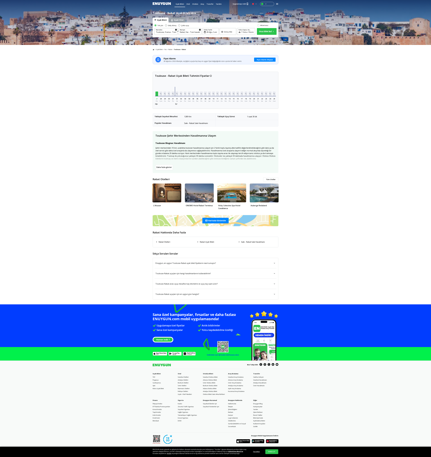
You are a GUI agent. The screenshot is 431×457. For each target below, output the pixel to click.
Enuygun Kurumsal (210, 400)
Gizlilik (255, 426)
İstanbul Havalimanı (260, 380)
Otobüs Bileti (208, 374)
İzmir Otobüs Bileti (209, 383)
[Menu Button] (267, 4)
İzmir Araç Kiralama (234, 383)
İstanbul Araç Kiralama (235, 377)
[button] (156, 94)
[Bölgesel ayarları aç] (254, 4)
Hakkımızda (232, 404)
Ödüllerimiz (232, 421)
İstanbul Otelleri (183, 377)
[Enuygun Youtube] (277, 364)
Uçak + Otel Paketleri (185, 394)
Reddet (169, 453)
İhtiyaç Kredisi (157, 404)
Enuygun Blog (257, 404)
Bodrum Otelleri (183, 383)
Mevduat (156, 421)
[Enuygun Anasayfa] (162, 4)
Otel (179, 374)
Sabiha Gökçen (258, 377)
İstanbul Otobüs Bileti (210, 377)
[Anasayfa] (153, 49)
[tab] (160, 20)
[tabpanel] (215, 29)
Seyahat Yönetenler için (211, 407)
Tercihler (256, 452)
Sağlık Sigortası (183, 412)
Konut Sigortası (183, 418)
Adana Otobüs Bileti (209, 388)
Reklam (230, 412)
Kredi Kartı (156, 418)
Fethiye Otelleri (183, 391)
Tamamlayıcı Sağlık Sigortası (187, 415)
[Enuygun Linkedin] (273, 364)
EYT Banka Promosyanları (161, 407)
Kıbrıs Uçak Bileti (158, 388)
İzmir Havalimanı (259, 386)
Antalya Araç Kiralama (235, 386)
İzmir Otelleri (182, 386)
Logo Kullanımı (233, 418)
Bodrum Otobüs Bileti (210, 386)
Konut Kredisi (157, 409)
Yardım (255, 409)
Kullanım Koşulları (259, 424)
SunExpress (157, 383)
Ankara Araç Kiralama (235, 380)
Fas (165, 49)
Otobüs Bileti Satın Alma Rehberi (214, 394)
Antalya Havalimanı (259, 383)
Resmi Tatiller (257, 415)
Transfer (256, 374)
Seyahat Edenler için (210, 404)
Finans (155, 400)
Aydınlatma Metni (259, 421)
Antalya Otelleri (183, 380)
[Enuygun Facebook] (260, 364)
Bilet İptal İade (258, 418)
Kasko (180, 404)
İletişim (230, 407)
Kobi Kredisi (157, 415)
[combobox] (166, 32)
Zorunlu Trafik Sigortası (186, 407)
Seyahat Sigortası (184, 409)
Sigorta (181, 400)
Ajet (154, 386)
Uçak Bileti (159, 49)
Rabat (170, 49)
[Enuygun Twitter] (269, 364)
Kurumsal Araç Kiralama (236, 391)
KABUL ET (271, 452)
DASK (179, 421)
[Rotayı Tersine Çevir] (178, 31)
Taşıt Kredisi (157, 412)
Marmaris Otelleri (184, 388)
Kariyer (230, 415)
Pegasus (156, 380)
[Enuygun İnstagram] (265, 364)
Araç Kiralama (233, 374)
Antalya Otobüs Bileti (210, 391)
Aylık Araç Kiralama (234, 388)
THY (154, 377)
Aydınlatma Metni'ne (235, 451)
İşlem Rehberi (258, 412)
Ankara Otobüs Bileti (210, 380)
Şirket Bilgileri (232, 409)
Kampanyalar (257, 407)
